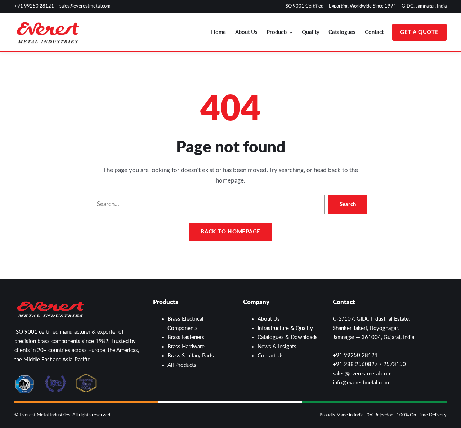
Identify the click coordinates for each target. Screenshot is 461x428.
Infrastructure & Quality (285, 328)
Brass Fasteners (185, 337)
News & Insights (277, 346)
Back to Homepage (230, 232)
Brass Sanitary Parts (190, 355)
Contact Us (271, 355)
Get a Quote (419, 32)
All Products (181, 365)
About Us (269, 319)
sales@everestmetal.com (85, 6)
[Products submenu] (290, 32)
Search (348, 204)
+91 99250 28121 (34, 6)
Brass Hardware (186, 346)
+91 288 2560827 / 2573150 (369, 364)
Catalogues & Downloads (288, 337)
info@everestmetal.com (361, 382)
